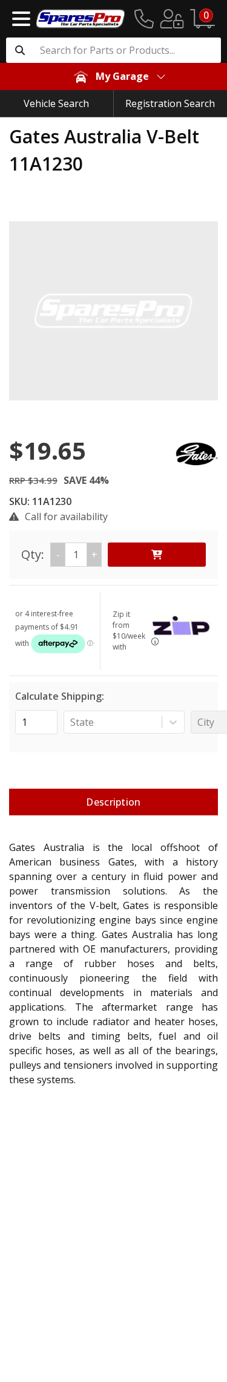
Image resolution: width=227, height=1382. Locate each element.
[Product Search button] (20, 50)
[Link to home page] (80, 18)
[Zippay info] (155, 641)
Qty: (59, 554)
